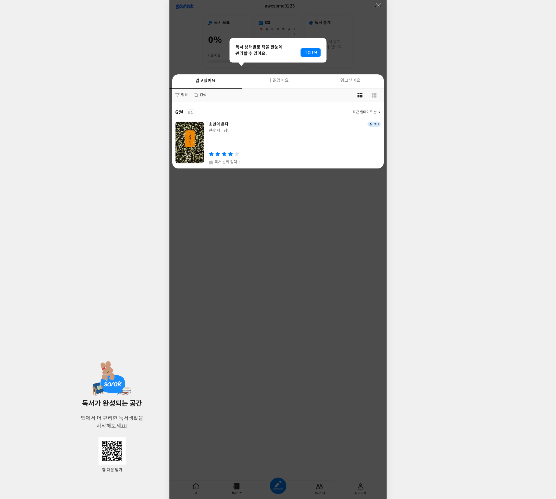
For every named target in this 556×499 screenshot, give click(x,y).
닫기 (378, 5)
